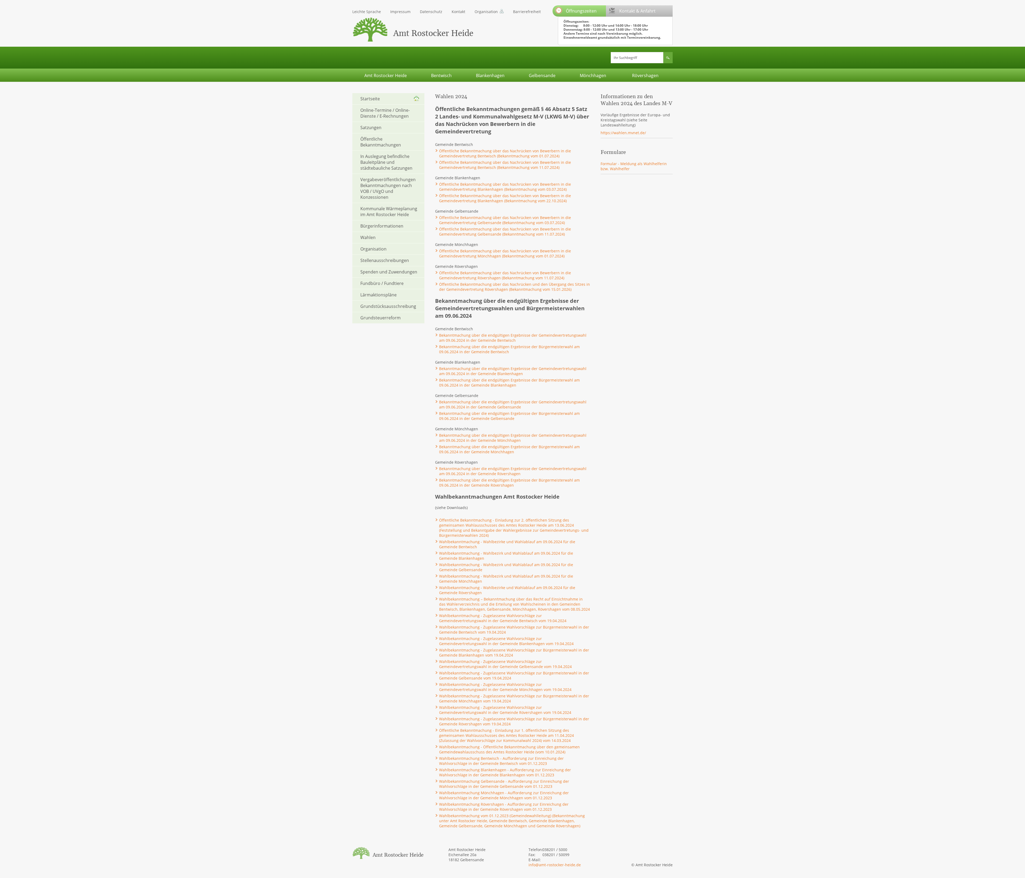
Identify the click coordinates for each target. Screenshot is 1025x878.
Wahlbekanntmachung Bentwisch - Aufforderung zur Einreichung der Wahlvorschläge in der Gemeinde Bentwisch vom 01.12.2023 (501, 761)
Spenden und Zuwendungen (388, 272)
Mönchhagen (593, 75)
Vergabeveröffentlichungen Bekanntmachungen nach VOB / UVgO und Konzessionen (388, 188)
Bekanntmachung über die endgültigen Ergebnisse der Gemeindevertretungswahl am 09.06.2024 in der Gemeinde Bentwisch (512, 338)
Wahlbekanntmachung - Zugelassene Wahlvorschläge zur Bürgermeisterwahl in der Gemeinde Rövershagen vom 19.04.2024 (514, 721)
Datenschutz (431, 11)
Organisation (486, 11)
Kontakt (458, 11)
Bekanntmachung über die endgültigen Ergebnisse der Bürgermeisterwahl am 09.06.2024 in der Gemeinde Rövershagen (509, 483)
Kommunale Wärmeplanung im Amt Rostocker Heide (388, 211)
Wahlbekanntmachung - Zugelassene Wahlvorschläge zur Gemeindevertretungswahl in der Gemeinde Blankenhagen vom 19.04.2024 (506, 641)
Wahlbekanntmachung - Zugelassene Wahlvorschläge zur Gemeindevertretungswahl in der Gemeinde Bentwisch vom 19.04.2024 (502, 618)
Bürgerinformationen (381, 226)
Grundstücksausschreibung (388, 306)
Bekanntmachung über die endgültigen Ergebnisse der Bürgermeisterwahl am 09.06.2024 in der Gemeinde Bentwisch (509, 349)
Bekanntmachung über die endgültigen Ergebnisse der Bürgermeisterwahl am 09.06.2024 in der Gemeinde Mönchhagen (509, 449)
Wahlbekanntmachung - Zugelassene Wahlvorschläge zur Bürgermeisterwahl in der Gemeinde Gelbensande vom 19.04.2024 (514, 675)
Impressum (400, 11)
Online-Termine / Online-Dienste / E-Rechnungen (385, 113)
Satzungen (370, 127)
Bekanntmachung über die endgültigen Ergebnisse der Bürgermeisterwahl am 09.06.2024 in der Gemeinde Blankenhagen (509, 383)
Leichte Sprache (366, 11)
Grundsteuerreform (380, 318)
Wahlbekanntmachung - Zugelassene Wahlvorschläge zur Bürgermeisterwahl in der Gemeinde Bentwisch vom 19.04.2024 (514, 630)
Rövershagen (645, 75)
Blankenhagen (490, 75)
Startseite (370, 99)
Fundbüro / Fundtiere (382, 283)
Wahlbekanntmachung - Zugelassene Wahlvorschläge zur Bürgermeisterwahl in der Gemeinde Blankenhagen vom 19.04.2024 (514, 652)
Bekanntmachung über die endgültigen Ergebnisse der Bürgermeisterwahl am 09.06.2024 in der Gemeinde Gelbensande (509, 416)
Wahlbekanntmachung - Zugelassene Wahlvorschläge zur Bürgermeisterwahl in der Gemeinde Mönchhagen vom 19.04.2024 (514, 698)
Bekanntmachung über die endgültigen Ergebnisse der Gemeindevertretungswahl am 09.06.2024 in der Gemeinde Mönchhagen (512, 438)
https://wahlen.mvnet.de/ (623, 132)
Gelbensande (542, 75)
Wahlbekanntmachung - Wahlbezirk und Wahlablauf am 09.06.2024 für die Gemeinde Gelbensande (506, 567)
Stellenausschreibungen (384, 260)
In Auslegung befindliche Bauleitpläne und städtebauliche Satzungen (386, 162)
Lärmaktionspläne (378, 295)
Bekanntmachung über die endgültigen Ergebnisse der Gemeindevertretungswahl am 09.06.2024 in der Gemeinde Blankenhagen (512, 371)
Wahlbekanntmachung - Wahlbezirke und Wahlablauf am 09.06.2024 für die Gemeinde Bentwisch (507, 544)
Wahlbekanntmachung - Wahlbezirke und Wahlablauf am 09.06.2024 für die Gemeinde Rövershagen (507, 590)
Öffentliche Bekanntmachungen (380, 142)
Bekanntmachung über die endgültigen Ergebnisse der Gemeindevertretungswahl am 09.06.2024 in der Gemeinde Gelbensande (512, 404)
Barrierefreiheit (527, 11)
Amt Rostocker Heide (385, 75)
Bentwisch (441, 75)
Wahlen (368, 237)
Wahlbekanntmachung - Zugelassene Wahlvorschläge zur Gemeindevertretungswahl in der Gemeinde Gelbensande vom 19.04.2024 (505, 664)
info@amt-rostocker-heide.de (555, 864)
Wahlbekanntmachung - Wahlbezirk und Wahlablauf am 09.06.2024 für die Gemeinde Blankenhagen (506, 556)
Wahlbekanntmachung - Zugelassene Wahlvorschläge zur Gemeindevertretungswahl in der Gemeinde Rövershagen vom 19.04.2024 (505, 710)
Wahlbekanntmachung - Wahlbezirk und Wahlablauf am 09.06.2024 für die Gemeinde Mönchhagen (506, 579)
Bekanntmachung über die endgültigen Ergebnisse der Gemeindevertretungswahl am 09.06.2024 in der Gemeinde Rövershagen (512, 471)
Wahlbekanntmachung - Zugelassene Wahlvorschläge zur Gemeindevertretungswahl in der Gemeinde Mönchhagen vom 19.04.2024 (505, 687)
